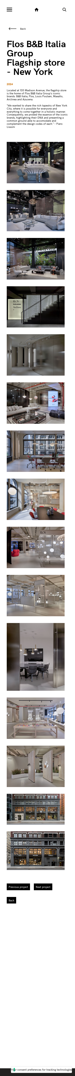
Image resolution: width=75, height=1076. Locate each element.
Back (23, 28)
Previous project (18, 887)
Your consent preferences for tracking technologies (41, 1069)
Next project (43, 887)
